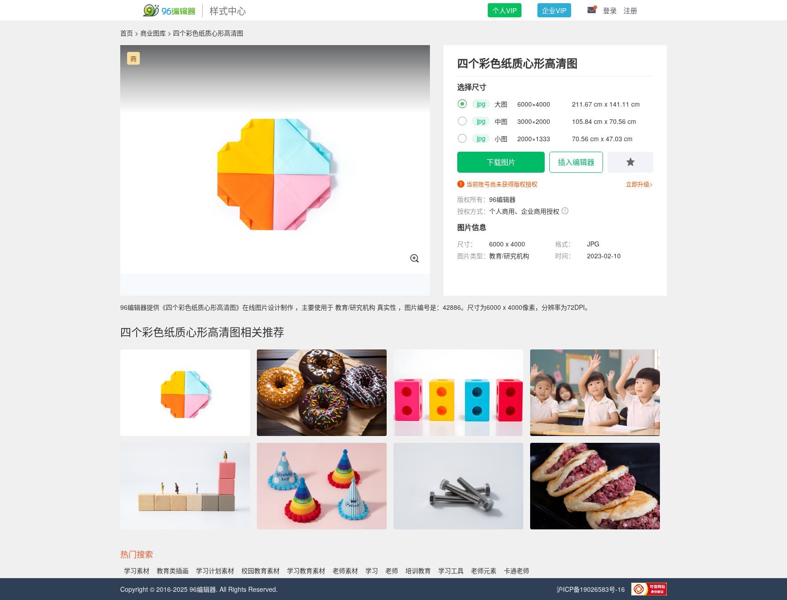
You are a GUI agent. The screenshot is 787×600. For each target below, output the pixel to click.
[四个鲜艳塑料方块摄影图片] (458, 392)
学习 (371, 570)
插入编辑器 (576, 162)
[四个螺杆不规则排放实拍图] (458, 486)
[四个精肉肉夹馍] (595, 486)
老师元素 (483, 570)
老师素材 (345, 570)
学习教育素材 (306, 570)
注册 (630, 10)
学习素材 (136, 570)
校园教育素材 (260, 570)
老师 (391, 570)
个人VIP (504, 10)
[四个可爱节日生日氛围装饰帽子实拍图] (322, 486)
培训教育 (418, 570)
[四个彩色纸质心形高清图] (185, 392)
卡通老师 (516, 570)
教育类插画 (173, 570)
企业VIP (554, 10)
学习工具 (451, 570)
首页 (126, 32)
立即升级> (639, 183)
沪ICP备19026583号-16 (592, 589)
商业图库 (153, 32)
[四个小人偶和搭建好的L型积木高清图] (185, 486)
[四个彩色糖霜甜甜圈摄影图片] (322, 392)
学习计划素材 (215, 570)
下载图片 (501, 162)
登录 (610, 10)
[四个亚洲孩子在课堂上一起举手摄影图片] (595, 392)
